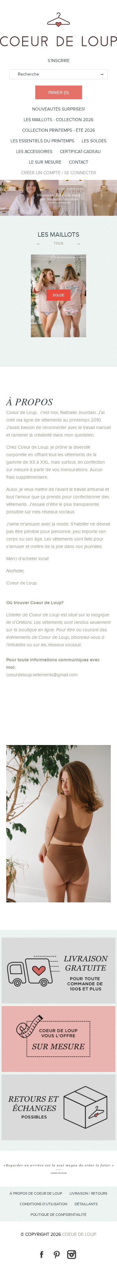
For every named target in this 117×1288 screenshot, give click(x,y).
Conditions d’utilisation (43, 1204)
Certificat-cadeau (80, 151)
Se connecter (80, 172)
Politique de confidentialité (58, 1214)
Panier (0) (58, 92)
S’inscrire (59, 60)
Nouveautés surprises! (58, 109)
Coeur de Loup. (79, 1234)
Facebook (41, 1254)
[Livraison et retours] (58, 1002)
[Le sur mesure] (58, 1070)
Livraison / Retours (88, 1193)
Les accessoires (34, 151)
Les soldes (94, 141)
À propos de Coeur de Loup (36, 1193)
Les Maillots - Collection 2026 (58, 119)
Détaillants (86, 1204)
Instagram (71, 1254)
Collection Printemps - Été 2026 (58, 130)
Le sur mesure (45, 162)
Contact (78, 162)
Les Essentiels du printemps (42, 141)
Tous (58, 243)
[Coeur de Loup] (58, 16)
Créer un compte (41, 172)
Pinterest (56, 1254)
